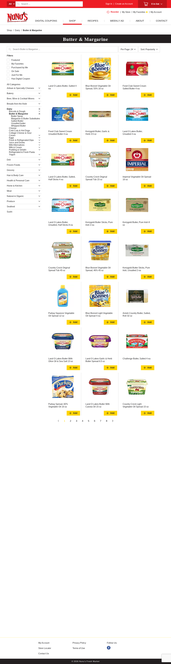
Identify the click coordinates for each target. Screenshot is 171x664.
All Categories (13, 84)
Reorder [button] (115, 12)
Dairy (17, 30)
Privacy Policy (79, 643)
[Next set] (112, 421)
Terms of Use (79, 648)
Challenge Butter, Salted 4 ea (136, 358)
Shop (9, 30)
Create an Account (124, 4)
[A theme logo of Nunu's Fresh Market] (17, 19)
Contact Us (43, 653)
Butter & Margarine (32, 30)
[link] (108, 648)
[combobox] (11, 4)
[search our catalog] (18, 4)
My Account (43, 643)
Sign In (109, 4)
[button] (39, 88)
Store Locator (44, 648)
